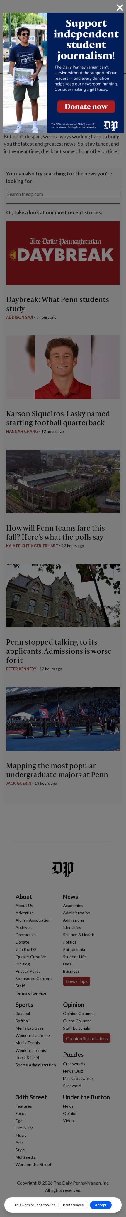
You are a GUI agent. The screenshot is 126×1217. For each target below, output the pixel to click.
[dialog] (63, 608)
